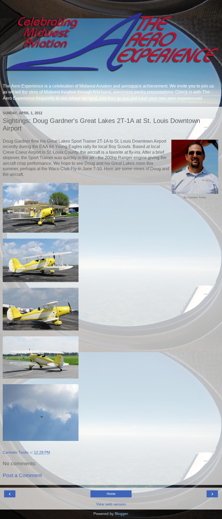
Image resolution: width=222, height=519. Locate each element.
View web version (111, 504)
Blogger (121, 513)
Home (111, 494)
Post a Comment (22, 475)
